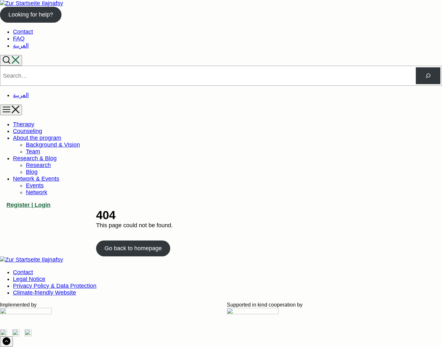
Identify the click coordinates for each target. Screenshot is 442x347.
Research (38, 165)
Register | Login (28, 205)
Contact (23, 31)
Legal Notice (29, 279)
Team (33, 151)
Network (36, 192)
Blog (32, 172)
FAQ (19, 38)
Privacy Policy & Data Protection (54, 286)
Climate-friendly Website (44, 292)
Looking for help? (30, 14)
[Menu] (11, 110)
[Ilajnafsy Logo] (31, 3)
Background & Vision (53, 144)
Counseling (27, 131)
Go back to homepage (133, 248)
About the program (37, 138)
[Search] (11, 60)
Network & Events (36, 178)
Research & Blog (35, 158)
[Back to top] (6, 341)
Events (35, 185)
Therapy (23, 124)
